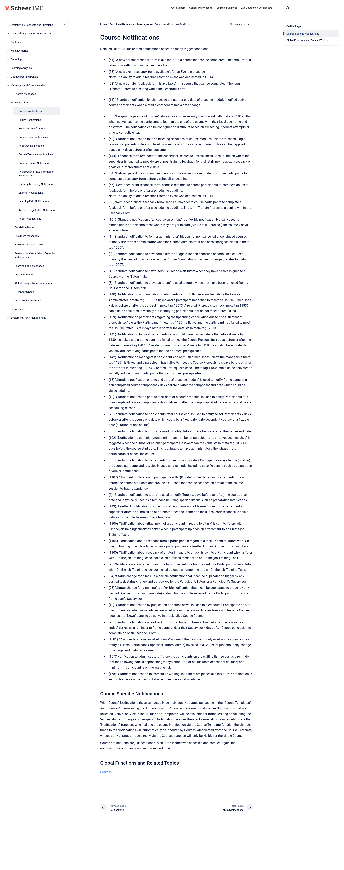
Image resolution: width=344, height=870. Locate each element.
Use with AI (239, 24)
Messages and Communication (28, 85)
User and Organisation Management (31, 33)
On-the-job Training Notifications (37, 184)
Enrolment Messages (27, 235)
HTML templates (24, 291)
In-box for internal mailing (29, 300)
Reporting (16, 59)
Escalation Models (25, 227)
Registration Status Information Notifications (36, 173)
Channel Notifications (31, 192)
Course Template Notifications (36, 154)
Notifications (22, 102)
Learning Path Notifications (34, 201)
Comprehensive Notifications (35, 163)
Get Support (178, 7)
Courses (106, 772)
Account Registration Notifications (38, 210)
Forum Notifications (30, 119)
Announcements (24, 274)
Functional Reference (122, 24)
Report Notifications (30, 218)
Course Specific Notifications (302, 33)
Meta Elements (19, 50)
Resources (17, 309)
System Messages (25, 93)
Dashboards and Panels (24, 76)
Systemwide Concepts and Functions (32, 24)
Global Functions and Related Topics (307, 40)
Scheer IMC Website (200, 7)
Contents (16, 42)
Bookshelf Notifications (32, 128)
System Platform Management (28, 317)
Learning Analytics (21, 68)
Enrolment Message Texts (29, 244)
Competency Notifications (33, 137)
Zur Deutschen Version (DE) (257, 7)
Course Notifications (30, 111)
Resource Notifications (32, 145)
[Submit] (287, 8)
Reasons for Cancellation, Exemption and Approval (35, 255)
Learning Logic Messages (29, 265)
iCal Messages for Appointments (33, 283)
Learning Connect (227, 7)
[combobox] (311, 8)
